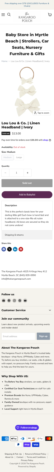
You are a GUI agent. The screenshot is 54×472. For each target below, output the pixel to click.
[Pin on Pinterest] (21, 249)
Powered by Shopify (27, 466)
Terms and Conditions (36, 457)
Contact (19, 457)
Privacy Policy (27, 460)
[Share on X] (9, 249)
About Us (9, 457)
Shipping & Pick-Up (13, 454)
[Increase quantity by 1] (28, 173)
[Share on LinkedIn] (15, 249)
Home (5, 61)
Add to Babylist (27, 194)
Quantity (5, 166)
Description (11, 205)
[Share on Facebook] (4, 249)
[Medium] (8, 161)
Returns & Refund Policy (35, 454)
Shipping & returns (14, 234)
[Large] (19, 161)
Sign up (43, 336)
